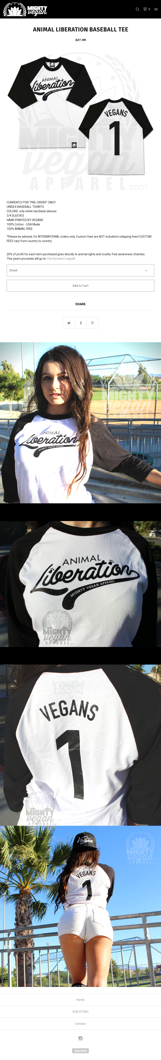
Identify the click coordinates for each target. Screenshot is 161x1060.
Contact (80, 1023)
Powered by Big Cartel (80, 1050)
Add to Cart (80, 285)
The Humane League (60, 258)
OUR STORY (81, 1011)
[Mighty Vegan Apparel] (25, 9)
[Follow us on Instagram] (80, 1039)
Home (80, 999)
